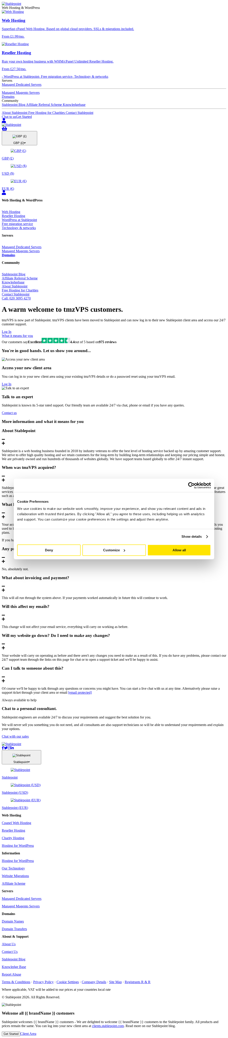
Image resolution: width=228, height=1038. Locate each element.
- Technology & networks (90, 76)
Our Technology (13, 868)
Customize (111, 550)
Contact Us (10, 952)
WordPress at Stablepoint (19, 220)
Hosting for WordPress (18, 845)
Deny (49, 550)
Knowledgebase (74, 105)
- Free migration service (55, 76)
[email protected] (80, 692)
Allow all (179, 550)
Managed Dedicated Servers (21, 84)
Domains (8, 96)
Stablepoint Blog (14, 105)
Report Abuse (11, 974)
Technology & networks (19, 228)
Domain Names (13, 921)
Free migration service (17, 224)
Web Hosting (11, 212)
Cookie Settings (68, 982)
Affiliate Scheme (13, 883)
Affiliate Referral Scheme (44, 105)
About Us (9, 944)
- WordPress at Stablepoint (20, 76)
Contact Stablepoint (79, 113)
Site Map (115, 982)
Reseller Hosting (13, 216)
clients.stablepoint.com (108, 1026)
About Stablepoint (15, 113)
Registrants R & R (138, 982)
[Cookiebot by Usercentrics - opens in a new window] (191, 485)
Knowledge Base (14, 967)
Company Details (94, 982)
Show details (191, 536)
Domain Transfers (14, 929)
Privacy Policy (43, 982)
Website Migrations (15, 876)
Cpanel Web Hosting (16, 823)
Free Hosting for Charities (47, 113)
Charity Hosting (13, 838)
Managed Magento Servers (21, 92)
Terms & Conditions (16, 982)
